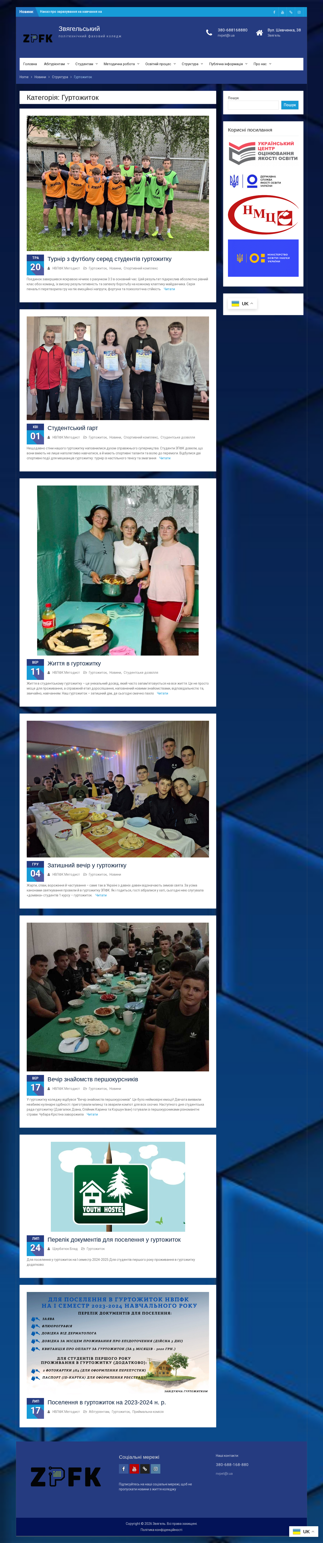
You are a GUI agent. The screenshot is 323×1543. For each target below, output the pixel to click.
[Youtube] (282, 12)
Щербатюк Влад (65, 1249)
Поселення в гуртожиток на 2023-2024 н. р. (107, 1402)
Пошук (233, 98)
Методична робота (119, 64)
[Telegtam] (290, 12)
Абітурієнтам (54, 64)
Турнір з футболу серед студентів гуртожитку (110, 259)
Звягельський (79, 28)
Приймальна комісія (148, 1412)
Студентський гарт (73, 428)
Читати (169, 289)
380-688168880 (233, 30)
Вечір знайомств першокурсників (93, 1079)
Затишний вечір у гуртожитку (87, 865)
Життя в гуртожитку (74, 663)
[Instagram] (299, 12)
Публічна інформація (226, 64)
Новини (115, 268)
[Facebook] (274, 12)
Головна (30, 64)
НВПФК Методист (66, 268)
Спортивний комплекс (141, 268)
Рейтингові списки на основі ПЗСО (67, 11)
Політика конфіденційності (161, 1530)
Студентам (84, 64)
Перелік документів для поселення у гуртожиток (114, 1239)
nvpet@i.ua (226, 35)
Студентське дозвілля (178, 437)
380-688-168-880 (232, 1464)
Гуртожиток (98, 268)
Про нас (260, 64)
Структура (190, 64)
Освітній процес (158, 64)
